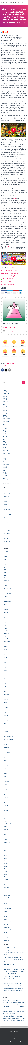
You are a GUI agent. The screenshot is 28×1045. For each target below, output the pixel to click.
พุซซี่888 (5, 837)
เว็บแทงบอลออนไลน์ (8, 929)
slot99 (4, 433)
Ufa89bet (6, 792)
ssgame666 (6, 773)
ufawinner (6, 805)
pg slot (4, 456)
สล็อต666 (6, 858)
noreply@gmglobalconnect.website (14, 331)
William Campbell (9, 327)
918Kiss (5, 569)
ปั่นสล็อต (5, 826)
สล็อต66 (5, 434)
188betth (6, 559)
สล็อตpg (5, 874)
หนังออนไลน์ (5, 412)
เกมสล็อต (6, 906)
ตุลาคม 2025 (6, 517)
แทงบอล (5, 932)
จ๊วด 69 (5, 813)
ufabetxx (5, 794)
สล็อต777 (6, 861)
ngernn (5, 675)
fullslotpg (5, 406)
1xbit (5, 564)
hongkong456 (10, 363)
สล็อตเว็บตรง (6, 436)
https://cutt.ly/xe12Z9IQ (8, 278)
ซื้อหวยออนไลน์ (6, 421)
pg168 (4, 430)
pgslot (4, 402)
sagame (5, 728)
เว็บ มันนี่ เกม (6, 913)
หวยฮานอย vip (7, 900)
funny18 (5, 625)
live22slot (6, 667)
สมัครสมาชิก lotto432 (8, 845)
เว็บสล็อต (6, 924)
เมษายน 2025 (7, 533)
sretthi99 (5, 771)
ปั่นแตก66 (5, 416)
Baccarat (6, 591)
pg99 (5, 686)
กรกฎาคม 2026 (7, 493)
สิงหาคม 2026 (7, 491)
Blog (11, 1031)
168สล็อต (6, 554)
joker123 (5, 390)
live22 (4, 407)
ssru (5, 776)
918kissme (6, 575)
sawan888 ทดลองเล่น (8, 736)
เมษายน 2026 (7, 501)
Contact (16, 1031)
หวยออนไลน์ (5, 423)
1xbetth (5, 561)
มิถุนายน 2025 (7, 528)
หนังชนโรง (5, 392)
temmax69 (6, 786)
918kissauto (6, 572)
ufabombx (6, 797)
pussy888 (5, 398)
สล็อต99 (5, 871)
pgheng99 (5, 404)
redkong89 (6, 723)
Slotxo (5, 763)
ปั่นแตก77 (6, 831)
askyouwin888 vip (7, 588)
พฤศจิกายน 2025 (7, 514)
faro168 (5, 614)
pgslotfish (6, 704)
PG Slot (5, 681)
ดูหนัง (4, 409)
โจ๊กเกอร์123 (5, 469)
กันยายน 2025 (7, 520)
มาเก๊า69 (5, 839)
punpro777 (5, 419)
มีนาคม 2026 (6, 504)
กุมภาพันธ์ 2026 (7, 506)
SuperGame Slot (7, 778)
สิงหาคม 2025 (7, 522)
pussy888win (6, 720)
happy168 (6, 630)
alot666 (5, 585)
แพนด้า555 (6, 937)
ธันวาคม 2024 (7, 544)
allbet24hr (6, 583)
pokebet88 (6, 707)
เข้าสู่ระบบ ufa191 (7, 908)
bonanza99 (6, 596)
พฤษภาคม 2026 (7, 498)
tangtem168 (6, 781)
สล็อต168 (5, 426)
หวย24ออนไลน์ (7, 898)
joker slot (5, 467)
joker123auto (6, 654)
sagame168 (6, 731)
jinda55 (4, 431)
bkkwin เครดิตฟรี (7, 593)
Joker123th (10, 1004)
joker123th (6, 657)
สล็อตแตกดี (6, 892)
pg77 (18, 1004)
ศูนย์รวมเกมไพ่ (7, 842)
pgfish (5, 688)
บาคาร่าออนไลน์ (6, 418)
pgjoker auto (6, 694)
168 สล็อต (6, 551)
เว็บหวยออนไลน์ (7, 927)
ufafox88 (5, 800)
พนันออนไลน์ (6, 834)
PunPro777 (6, 710)
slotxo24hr (6, 765)
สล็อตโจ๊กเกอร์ (7, 895)
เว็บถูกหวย (6, 916)
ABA (5, 577)
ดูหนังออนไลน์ (6, 464)
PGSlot (5, 696)
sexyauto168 (6, 747)
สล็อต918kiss (6, 868)
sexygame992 (7, 752)
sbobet (5, 741)
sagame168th (6, 393)
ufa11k (5, 789)
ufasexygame (7, 802)
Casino (5, 604)
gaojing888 (6, 628)
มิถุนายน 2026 (7, 496)
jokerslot (5, 475)
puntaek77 (6, 712)
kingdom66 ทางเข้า (8, 659)
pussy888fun (6, 718)
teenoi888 (6, 784)
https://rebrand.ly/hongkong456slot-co (10, 273)
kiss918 (4, 458)
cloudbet (5, 606)
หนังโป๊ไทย (5, 450)
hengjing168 (6, 633)
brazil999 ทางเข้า (7, 601)
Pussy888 (6, 715)
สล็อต (14, 198)
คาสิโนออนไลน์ (7, 810)
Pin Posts (14, 1038)
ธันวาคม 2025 (7, 512)
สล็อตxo (4, 478)
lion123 (5, 662)
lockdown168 (6, 670)
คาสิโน (5, 808)
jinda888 (5, 649)
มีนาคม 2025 (6, 536)
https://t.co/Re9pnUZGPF (7, 281)
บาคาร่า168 (5, 401)
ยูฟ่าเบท (16, 1013)
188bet (5, 556)
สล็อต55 (5, 853)
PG (4, 678)
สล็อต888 (5, 439)
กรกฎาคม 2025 (7, 525)
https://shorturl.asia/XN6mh (7, 284)
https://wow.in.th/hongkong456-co (9, 276)
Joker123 (6, 651)
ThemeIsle (19, 1041)
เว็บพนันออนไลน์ (7, 921)
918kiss (4, 388)
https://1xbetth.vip (7, 452)
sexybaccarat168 (7, 749)
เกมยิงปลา (6, 903)
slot (4, 461)
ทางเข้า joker (6, 466)
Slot (4, 755)
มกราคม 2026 (7, 509)
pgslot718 (6, 699)
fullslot (5, 620)
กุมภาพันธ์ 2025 (7, 538)
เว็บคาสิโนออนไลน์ (10, 1020)
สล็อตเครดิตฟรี (7, 884)
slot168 (5, 760)
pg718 (5, 683)
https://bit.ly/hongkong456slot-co (9, 270)
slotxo (4, 447)
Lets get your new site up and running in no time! (14, 1035)
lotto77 (5, 673)
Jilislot (5, 644)
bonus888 (6, 599)
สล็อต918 (6, 866)
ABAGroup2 (6, 580)
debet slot (6, 609)
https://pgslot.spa (6, 453)
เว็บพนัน (5, 919)
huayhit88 (6, 638)
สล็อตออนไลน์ (6, 480)
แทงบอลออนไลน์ (7, 935)
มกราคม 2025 (7, 541)
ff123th (5, 617)
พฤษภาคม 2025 (7, 530)
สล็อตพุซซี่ (6, 879)
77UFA (5, 567)
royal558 (5, 726)
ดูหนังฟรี (5, 396)
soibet (5, 768)
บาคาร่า (4, 445)
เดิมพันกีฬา (6, 911)
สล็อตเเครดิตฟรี (7, 890)
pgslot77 (5, 415)
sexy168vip (6, 744)
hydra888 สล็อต (7, 641)
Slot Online (6, 757)
